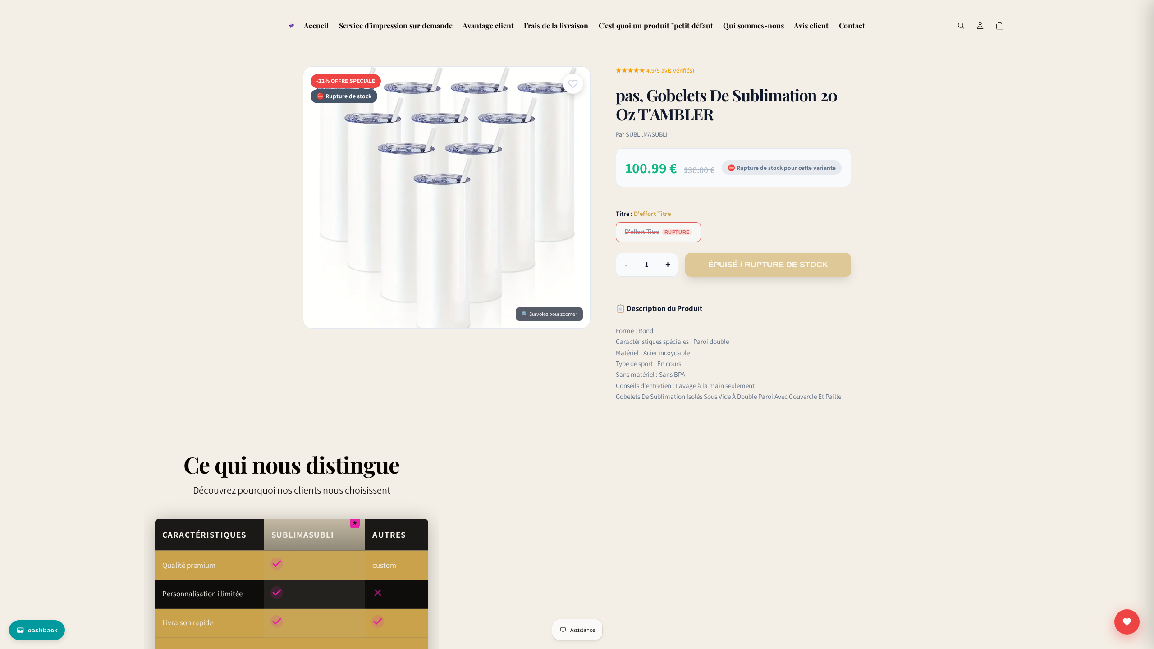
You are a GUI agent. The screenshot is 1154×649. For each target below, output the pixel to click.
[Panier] (1000, 26)
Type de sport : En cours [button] (648, 363)
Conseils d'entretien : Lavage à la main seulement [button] (685, 385)
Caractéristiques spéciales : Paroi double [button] (672, 341)
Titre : (643, 213)
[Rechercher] (961, 26)
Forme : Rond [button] (634, 330)
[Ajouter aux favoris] (573, 84)
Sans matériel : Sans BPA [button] (650, 374)
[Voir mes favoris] (1127, 622)
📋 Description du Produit (659, 308)
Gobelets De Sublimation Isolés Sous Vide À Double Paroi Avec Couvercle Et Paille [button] (728, 396)
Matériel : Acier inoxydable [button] (653, 352)
